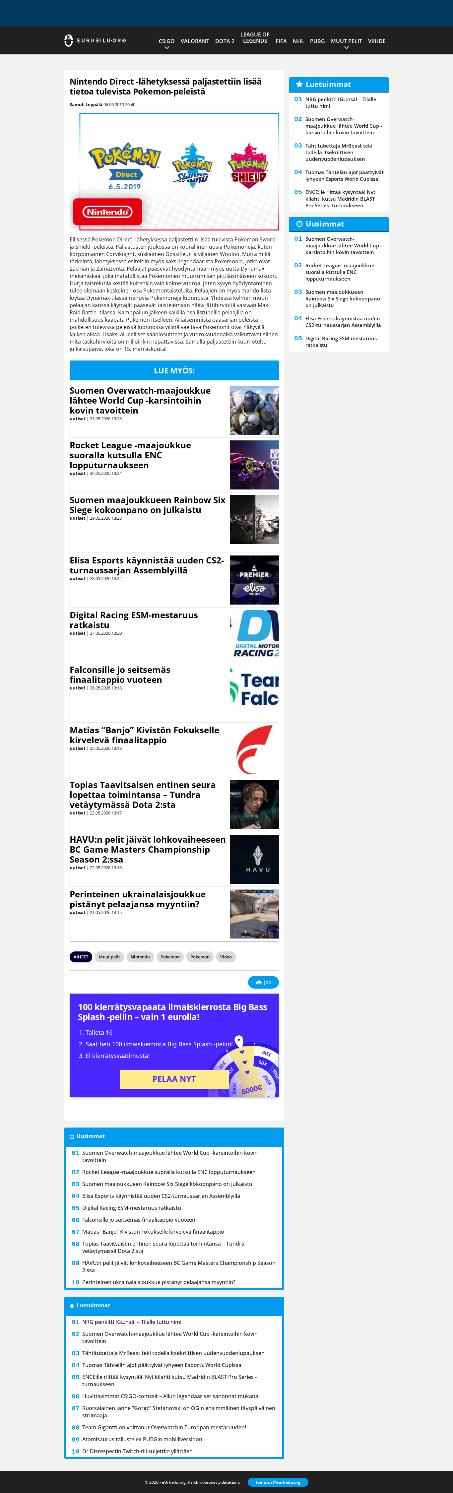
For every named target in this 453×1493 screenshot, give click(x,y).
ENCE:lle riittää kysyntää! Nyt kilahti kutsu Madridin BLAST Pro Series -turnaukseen (169, 1380)
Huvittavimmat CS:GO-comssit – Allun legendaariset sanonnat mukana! (171, 1396)
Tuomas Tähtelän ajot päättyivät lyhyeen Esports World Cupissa (161, 1365)
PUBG (317, 41)
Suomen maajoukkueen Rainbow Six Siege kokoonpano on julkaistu (148, 505)
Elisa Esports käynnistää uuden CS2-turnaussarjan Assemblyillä (147, 565)
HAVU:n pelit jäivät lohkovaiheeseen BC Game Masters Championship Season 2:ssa (148, 849)
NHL (298, 41)
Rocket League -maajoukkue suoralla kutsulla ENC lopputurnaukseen (130, 455)
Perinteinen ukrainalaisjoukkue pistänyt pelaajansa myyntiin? (138, 899)
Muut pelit (346, 41)
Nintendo (140, 957)
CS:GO (167, 41)
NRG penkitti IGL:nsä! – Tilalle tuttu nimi (131, 1322)
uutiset (78, 419)
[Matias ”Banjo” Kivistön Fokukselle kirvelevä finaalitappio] (254, 749)
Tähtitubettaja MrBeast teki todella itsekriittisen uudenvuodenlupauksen (173, 1353)
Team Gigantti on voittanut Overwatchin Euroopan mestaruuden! (164, 1427)
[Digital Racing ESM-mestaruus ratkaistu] (254, 634)
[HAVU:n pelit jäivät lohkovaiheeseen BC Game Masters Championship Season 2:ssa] (254, 859)
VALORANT (195, 41)
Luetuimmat (93, 1305)
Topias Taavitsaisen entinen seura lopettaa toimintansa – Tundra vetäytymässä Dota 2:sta (143, 795)
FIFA (281, 41)
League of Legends (255, 37)
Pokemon (170, 957)
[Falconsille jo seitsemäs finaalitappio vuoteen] (254, 689)
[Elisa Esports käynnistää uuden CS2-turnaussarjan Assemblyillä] (254, 580)
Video (226, 957)
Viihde (377, 41)
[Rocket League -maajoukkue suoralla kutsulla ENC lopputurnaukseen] (254, 464)
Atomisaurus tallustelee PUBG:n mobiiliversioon (142, 1439)
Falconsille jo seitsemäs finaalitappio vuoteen (120, 674)
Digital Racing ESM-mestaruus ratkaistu (134, 620)
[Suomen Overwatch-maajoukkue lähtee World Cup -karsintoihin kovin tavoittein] (254, 410)
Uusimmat (91, 1136)
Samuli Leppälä (86, 104)
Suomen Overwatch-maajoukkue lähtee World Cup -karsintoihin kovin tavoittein (140, 400)
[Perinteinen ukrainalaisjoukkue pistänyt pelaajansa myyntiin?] (254, 914)
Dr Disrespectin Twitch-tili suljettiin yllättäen (137, 1451)
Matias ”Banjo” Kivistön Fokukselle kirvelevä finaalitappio (144, 735)
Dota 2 (224, 41)
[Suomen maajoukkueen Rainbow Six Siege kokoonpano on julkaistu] (254, 519)
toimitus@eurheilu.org (278, 1482)
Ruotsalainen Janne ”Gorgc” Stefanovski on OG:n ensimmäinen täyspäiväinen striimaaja (178, 1411)
